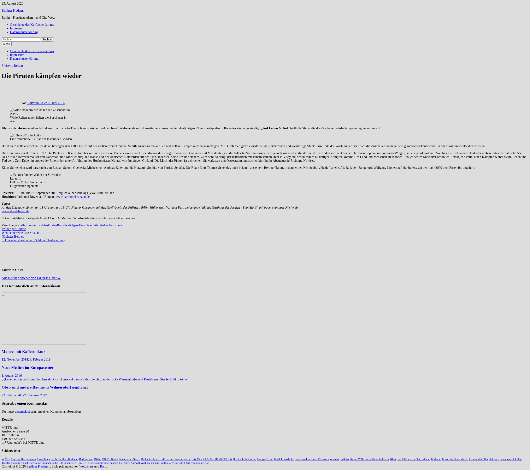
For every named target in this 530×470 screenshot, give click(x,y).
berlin (54, 459)
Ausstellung (43, 459)
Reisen (18, 65)
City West (197, 459)
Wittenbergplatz (195, 462)
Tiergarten (124, 462)
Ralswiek (63, 225)
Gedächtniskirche (284, 459)
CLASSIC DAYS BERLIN (217, 459)
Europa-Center (265, 459)
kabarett (334, 459)
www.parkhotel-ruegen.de (72, 196)
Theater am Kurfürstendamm (102, 462)
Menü (6, 43)
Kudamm (436, 459)
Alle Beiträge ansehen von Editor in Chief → (31, 278)
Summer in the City (53, 462)
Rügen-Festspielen (81, 225)
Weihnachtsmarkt (150, 462)
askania (31, 459)
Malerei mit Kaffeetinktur (23, 351)
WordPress (86, 466)
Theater (81, 462)
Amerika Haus (18, 459)
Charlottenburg (182, 459)
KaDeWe (344, 459)
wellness (166, 462)
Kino (393, 459)
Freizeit (6, 65)
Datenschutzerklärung (24, 32)
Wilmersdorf (178, 462)
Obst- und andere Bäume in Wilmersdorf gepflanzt (45, 387)
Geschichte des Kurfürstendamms (32, 24)
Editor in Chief (37, 103)
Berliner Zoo (86, 459)
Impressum (17, 28)
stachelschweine (32, 462)
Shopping (16, 462)
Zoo (207, 462)
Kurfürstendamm (458, 459)
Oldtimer (494, 459)
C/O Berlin (166, 459)
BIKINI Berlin (110, 459)
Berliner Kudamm (13, 10)
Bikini (97, 459)
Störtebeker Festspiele (107, 225)
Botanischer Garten (129, 459)
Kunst (445, 459)
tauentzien (70, 462)
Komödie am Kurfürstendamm (413, 459)
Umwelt (135, 462)
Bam (103, 466)
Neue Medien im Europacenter (27, 367)
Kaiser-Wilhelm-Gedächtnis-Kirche (369, 459)
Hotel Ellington (320, 459)
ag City (6, 459)
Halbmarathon (303, 459)
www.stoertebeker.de (15, 211)
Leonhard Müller (478, 459)
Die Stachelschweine (244, 459)
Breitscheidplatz (150, 459)
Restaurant (506, 459)
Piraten (52, 225)
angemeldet (22, 411)
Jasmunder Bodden (35, 225)
